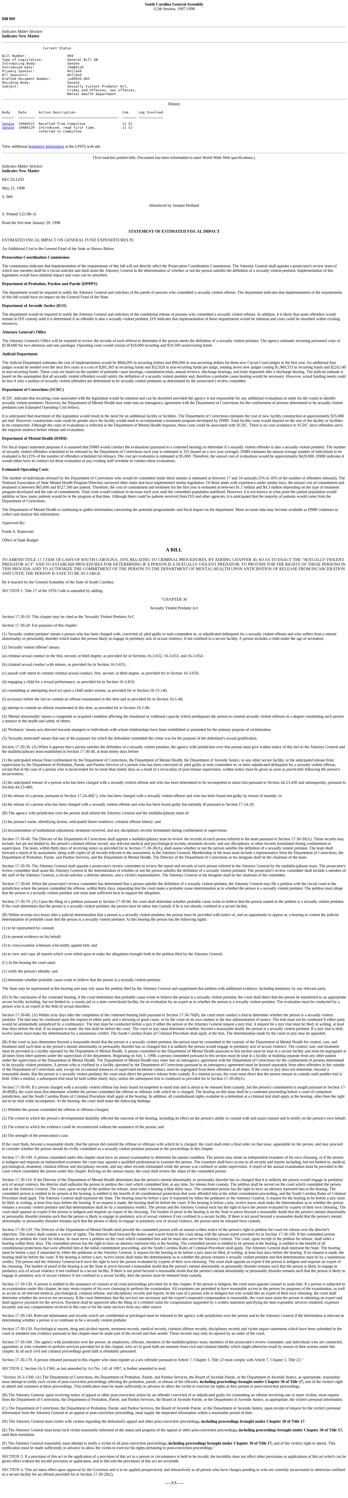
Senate (8, 124)
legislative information (46, 146)
